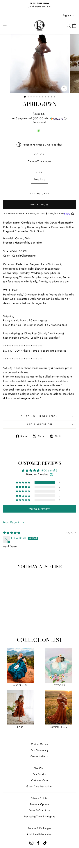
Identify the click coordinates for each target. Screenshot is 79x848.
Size (39, 172)
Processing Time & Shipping (39, 816)
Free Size (39, 179)
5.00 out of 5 (49, 471)
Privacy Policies (39, 798)
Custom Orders (39, 744)
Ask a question (39, 424)
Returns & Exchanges (39, 828)
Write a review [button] (39, 509)
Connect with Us (39, 756)
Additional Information (39, 834)
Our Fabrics (39, 774)
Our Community (40, 750)
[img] (11, 533)
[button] (39, 118)
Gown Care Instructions (39, 786)
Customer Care (39, 780)
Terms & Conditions (39, 810)
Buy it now (39, 204)
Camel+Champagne (39, 161)
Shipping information (39, 416)
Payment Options (39, 804)
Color (39, 154)
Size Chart (39, 768)
